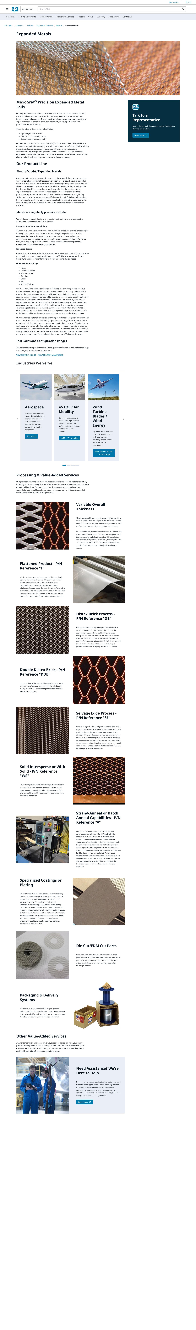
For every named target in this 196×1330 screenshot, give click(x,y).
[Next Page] (123, 418)
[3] (73, 465)
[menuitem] (10, 17)
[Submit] (183, 9)
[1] (64, 465)
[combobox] (112, 9)
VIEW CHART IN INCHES (26, 355)
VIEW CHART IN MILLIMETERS (50, 355)
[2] (68, 465)
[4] (77, 465)
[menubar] (69, 17)
